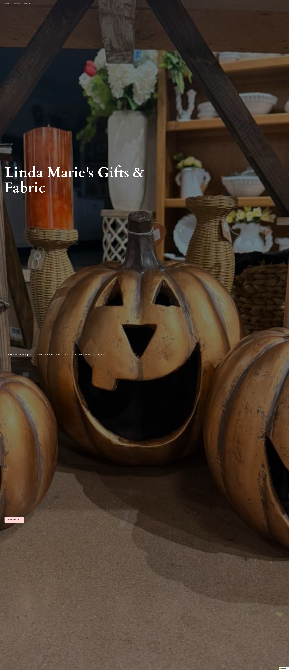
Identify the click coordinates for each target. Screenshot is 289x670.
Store (7, 4)
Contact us (28, 4)
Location (16, 4)
